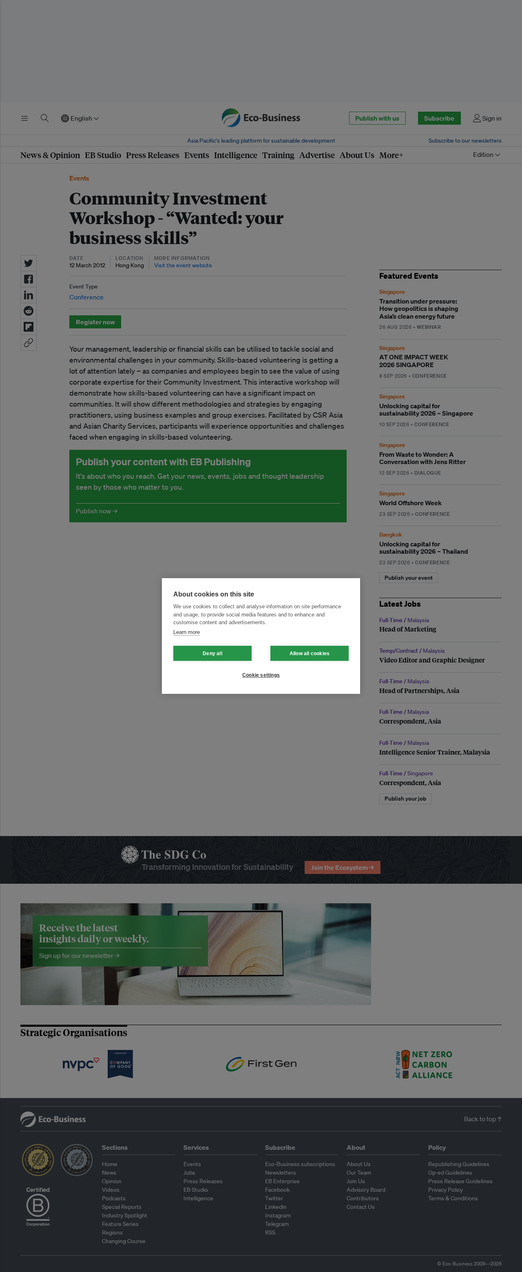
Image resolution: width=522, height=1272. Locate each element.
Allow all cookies (310, 653)
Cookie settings (261, 675)
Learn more (186, 632)
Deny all (212, 653)
